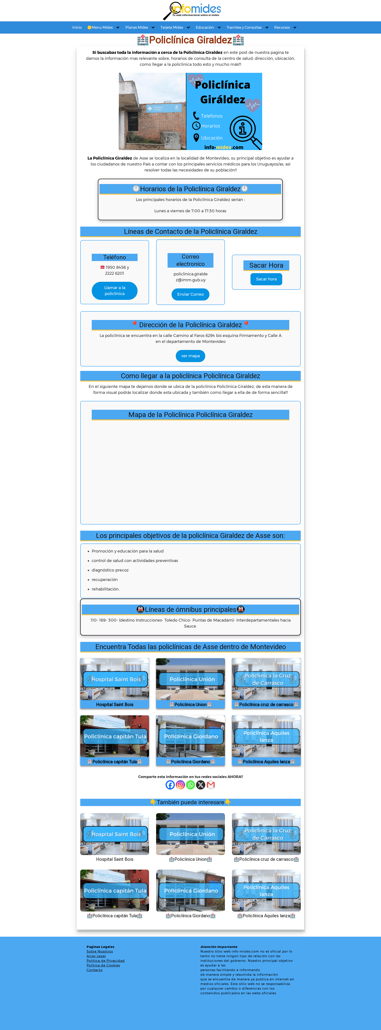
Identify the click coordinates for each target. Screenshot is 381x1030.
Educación (205, 27)
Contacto (95, 970)
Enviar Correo (190, 294)
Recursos (282, 27)
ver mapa (190, 355)
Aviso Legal (96, 956)
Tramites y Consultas (244, 27)
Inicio (77, 27)
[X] (200, 784)
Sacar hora (266, 279)
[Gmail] (210, 784)
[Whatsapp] (190, 784)
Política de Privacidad (106, 961)
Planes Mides (136, 27)
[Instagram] (180, 784)
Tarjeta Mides (172, 27)
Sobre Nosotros (100, 951)
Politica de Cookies (103, 965)
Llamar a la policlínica (114, 290)
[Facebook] (170, 784)
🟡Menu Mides (100, 27)
